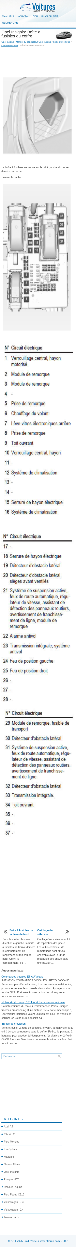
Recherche (10, 22)
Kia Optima (10, 1149)
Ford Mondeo (11, 1141)
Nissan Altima (12, 1164)
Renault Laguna (13, 1186)
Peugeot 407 (11, 1179)
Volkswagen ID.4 (14, 1209)
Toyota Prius (11, 1217)
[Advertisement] (38, 61)
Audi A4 (8, 1126)
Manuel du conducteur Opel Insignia (33, 42)
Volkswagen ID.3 (14, 1202)
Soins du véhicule (61, 42)
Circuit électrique (9, 45)
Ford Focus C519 (14, 1194)
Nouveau (23, 16)
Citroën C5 (10, 1134)
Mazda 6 (9, 1156)
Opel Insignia (7, 42)
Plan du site (49, 16)
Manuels (8, 16)
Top (35, 16)
